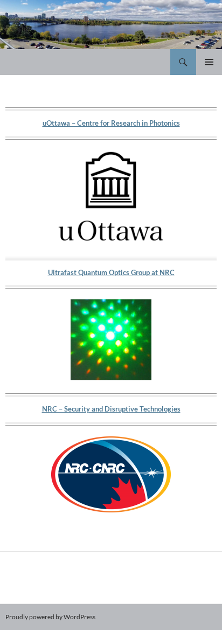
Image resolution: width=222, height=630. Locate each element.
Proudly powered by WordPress (50, 617)
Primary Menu (209, 62)
